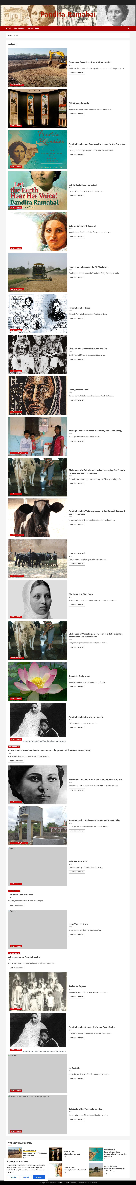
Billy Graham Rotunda (79, 103)
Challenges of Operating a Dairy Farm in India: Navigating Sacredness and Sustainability (95, 635)
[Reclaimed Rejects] (37, 991)
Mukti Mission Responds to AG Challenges (89, 267)
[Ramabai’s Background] (37, 681)
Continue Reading (76, 73)
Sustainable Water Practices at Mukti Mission (90, 62)
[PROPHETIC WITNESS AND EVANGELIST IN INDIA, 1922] (37, 784)
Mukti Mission (19, 28)
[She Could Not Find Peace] (37, 599)
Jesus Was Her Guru (78, 923)
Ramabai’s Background (79, 676)
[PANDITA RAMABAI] (37, 866)
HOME (8, 28)
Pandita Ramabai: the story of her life (86, 717)
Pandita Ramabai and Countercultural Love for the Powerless (97, 144)
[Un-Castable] (37, 1073)
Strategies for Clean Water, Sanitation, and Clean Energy (95, 430)
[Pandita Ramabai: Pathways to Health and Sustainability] (37, 825)
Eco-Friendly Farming (17, 85)
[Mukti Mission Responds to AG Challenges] (37, 272)
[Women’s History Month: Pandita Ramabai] (37, 354)
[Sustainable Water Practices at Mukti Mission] (37, 67)
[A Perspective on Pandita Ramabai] (68, 953)
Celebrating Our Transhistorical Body (86, 1109)
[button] (128, 28)
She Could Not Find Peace (81, 594)
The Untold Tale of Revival (20, 894)
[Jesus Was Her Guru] (37, 929)
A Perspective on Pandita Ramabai (24, 957)
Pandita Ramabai (68, 14)
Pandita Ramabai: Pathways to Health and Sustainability (94, 820)
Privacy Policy (33, 28)
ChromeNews (82, 1183)
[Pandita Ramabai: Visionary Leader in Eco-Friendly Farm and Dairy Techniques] (37, 517)
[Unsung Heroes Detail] (37, 395)
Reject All (26, 1177)
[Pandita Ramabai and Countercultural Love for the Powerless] (37, 149)
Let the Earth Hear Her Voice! (83, 185)
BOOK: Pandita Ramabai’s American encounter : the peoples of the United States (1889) (49, 750)
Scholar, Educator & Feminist (82, 226)
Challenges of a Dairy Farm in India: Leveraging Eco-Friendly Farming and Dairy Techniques (97, 471)
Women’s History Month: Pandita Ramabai (88, 348)
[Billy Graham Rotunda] (37, 108)
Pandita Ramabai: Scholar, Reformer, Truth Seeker (92, 1027)
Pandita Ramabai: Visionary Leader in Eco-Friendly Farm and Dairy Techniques (97, 512)
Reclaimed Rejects (77, 986)
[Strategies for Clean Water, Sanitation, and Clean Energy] (37, 436)
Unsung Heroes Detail (79, 389)
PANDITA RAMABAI (78, 861)
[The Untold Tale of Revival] (68, 890)
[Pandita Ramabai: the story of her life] (37, 722)
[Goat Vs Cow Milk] (37, 558)
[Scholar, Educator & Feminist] (37, 231)
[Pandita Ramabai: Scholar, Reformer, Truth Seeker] (37, 1032)
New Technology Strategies (19, 453)
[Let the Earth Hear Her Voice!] (37, 190)
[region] (26, 1169)
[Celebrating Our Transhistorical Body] (37, 1114)
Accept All (39, 1177)
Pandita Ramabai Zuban (79, 307)
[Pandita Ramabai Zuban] (37, 313)
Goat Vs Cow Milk (77, 553)
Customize (13, 1177)
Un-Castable (74, 1068)
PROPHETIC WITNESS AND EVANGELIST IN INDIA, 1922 (96, 779)
